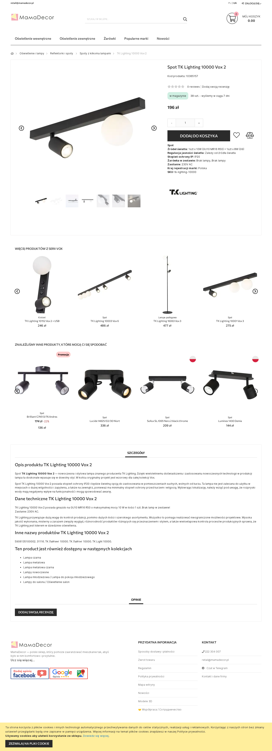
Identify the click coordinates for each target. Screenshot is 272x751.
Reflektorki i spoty (62, 53)
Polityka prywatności (151, 676)
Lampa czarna (32, 557)
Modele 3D (145, 701)
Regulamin (144, 668)
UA (235, 2)
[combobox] (136, 19)
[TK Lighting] (183, 207)
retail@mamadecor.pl (215, 659)
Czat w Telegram (217, 668)
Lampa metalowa (34, 562)
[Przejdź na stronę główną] (12, 53)
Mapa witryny (146, 684)
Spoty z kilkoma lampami (95, 53)
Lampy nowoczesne (36, 572)
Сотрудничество (170, 709)
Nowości (143, 693)
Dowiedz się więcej (96, 735)
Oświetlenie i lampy (32, 53)
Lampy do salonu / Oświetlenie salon (46, 582)
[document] (136, 736)
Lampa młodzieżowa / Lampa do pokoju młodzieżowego (59, 577)
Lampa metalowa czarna (38, 567)
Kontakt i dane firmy (214, 676)
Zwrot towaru (146, 659)
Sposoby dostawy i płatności (156, 651)
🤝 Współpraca (147, 709)
